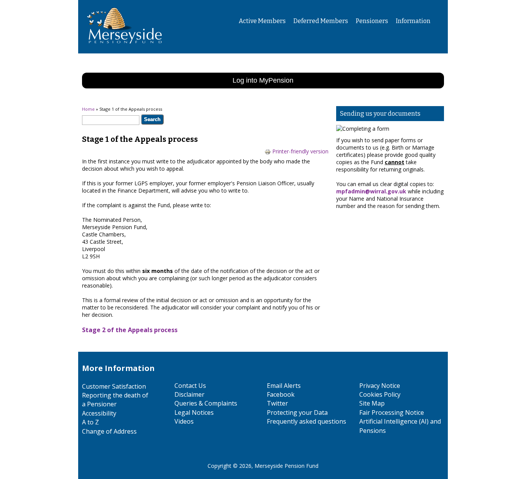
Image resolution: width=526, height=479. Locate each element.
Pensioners (372, 21)
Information (413, 21)
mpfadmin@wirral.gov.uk (371, 191)
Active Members (262, 21)
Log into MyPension (263, 80)
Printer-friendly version (300, 151)
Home (88, 109)
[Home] (121, 49)
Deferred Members (320, 21)
